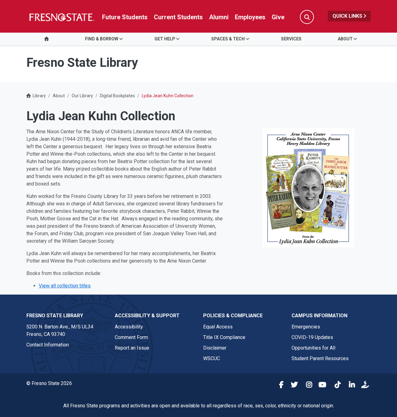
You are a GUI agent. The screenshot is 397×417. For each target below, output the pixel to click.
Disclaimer (214, 348)
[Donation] (364, 385)
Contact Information (47, 345)
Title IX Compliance (224, 337)
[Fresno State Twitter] (293, 385)
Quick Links (348, 16)
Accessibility (129, 327)
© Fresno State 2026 (49, 383)
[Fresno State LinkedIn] (350, 385)
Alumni (219, 17)
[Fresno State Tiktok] (336, 385)
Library (39, 95)
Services (291, 38)
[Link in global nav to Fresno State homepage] (61, 17)
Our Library (82, 95)
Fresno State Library (54, 315)
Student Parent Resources (320, 358)
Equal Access (218, 327)
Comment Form (131, 337)
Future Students (125, 17)
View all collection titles (65, 286)
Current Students (178, 17)
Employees (250, 17)
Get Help (164, 38)
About (345, 38)
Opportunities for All (313, 348)
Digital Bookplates (117, 95)
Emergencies (306, 327)
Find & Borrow (101, 38)
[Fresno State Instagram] (307, 385)
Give (278, 17)
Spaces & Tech (228, 38)
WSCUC (211, 358)
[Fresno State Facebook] (278, 385)
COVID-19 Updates (312, 337)
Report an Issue (132, 348)
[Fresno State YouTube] (321, 385)
